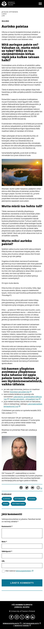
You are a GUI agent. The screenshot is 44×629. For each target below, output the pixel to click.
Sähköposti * (7, 551)
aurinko (6, 499)
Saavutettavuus (22, 625)
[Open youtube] (27, 617)
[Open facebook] (11, 617)
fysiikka (31, 499)
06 (4, 16)
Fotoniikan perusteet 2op (19, 392)
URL (3, 561)
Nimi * (4, 542)
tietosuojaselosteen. (23, 571)
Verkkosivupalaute (11, 623)
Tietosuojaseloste (31, 623)
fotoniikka (19, 499)
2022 (5, 14)
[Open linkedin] (32, 617)
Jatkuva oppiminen (10, 12)
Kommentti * (7, 526)
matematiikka (18, 504)
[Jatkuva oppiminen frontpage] (8, 4)
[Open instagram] (16, 617)
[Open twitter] (22, 617)
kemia (5, 504)
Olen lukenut (18, 571)
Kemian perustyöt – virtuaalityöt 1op (24, 399)
